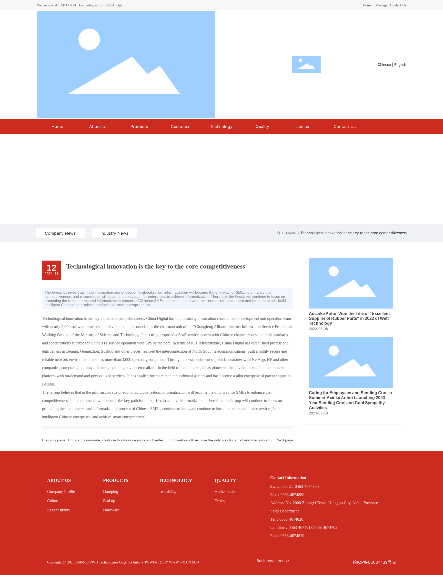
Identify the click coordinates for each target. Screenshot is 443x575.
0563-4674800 (307, 486)
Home (367, 5)
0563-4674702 (325, 527)
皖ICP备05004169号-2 (374, 562)
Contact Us (398, 5)
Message (381, 5)
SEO (195, 562)
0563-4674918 (301, 527)
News (291, 233)
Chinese (384, 64)
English (400, 64)
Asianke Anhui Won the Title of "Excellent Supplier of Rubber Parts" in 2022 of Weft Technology (349, 318)
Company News (60, 233)
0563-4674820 (291, 519)
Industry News (114, 233)
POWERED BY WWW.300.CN (168, 562)
